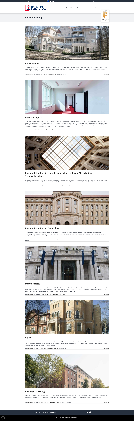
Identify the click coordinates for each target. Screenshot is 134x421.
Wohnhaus (59, 402)
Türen (71, 185)
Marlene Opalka (30, 74)
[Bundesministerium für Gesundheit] (67, 208)
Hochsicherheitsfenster (54, 185)
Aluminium (68, 239)
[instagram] (53, 1)
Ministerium (45, 185)
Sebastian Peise (30, 129)
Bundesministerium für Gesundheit (42, 228)
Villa (55, 74)
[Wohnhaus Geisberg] (67, 371)
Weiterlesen (106, 74)
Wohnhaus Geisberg (35, 391)
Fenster (45, 74)
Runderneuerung (50, 74)
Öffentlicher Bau (55, 129)
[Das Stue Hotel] (67, 263)
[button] (95, 8)
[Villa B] (67, 317)
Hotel (50, 294)
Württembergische (34, 117)
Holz (42, 74)
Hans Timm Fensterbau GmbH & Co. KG (68, 417)
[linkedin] (50, 1)
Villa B (28, 337)
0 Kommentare (62, 294)
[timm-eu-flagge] (48, 0)
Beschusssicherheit (61, 239)
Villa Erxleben (32, 63)
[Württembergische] (67, 97)
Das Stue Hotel (32, 283)
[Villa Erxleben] (67, 43)
